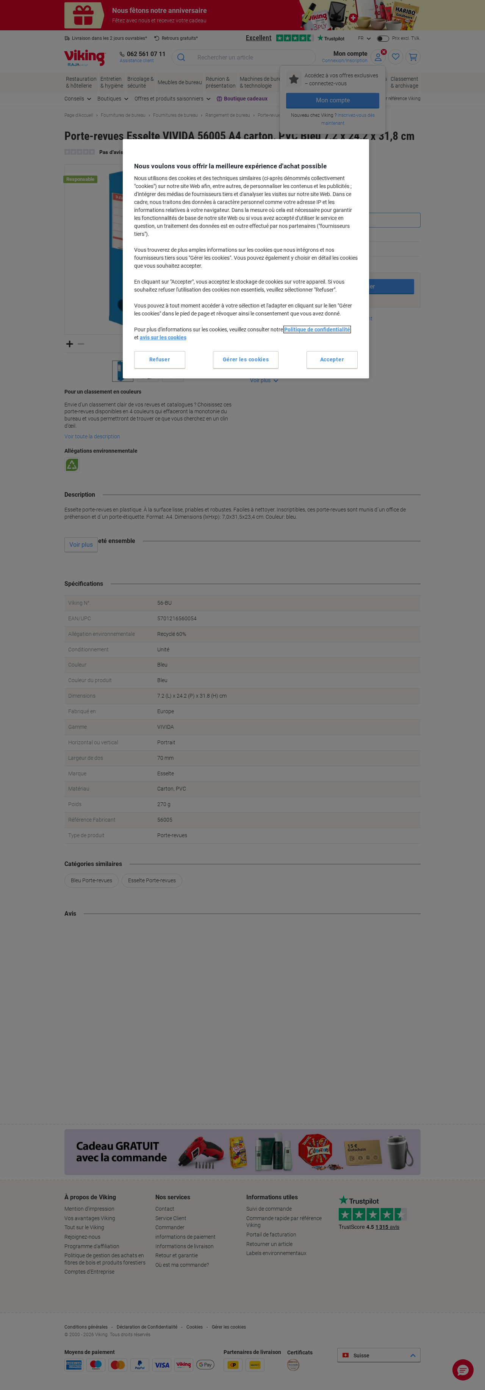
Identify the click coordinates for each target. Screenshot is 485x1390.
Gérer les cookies (246, 359)
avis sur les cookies (163, 337)
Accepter (332, 359)
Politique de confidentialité (317, 329)
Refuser (159, 359)
